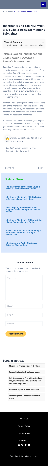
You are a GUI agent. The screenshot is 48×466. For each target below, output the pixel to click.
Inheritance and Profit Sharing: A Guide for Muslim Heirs (21, 244)
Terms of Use (24, 433)
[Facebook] (29, 445)
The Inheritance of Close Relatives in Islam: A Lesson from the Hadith (23, 188)
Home (16, 11)
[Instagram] (19, 445)
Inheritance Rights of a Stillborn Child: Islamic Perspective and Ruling (23, 221)
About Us (24, 419)
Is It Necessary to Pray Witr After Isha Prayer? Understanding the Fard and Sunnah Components (25, 381)
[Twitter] (26, 445)
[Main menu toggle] (43, 4)
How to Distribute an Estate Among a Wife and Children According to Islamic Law (23, 233)
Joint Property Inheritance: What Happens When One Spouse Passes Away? (22, 210)
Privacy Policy (24, 426)
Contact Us (24, 440)
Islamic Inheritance (29, 11)
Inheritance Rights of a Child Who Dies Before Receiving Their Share (23, 198)
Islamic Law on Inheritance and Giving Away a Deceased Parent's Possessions (25, 45)
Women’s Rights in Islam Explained (24, 389)
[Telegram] (22, 445)
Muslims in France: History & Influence (26, 366)
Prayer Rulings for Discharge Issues (24, 372)
